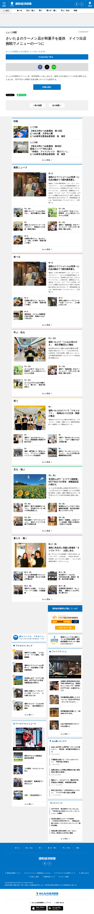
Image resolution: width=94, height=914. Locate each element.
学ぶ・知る (65, 10)
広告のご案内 (34, 877)
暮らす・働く (52, 10)
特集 (75, 10)
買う (40, 10)
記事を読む (47, 87)
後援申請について (49, 877)
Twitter (82, 4)
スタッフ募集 (64, 877)
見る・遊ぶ (30, 10)
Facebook (77, 4)
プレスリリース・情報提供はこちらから (38, 873)
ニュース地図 (11, 32)
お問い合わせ (85, 873)
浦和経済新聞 (20, 4)
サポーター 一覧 (65, 628)
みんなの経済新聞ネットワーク (47, 894)
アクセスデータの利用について (65, 873)
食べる (19, 10)
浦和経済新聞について (14, 873)
